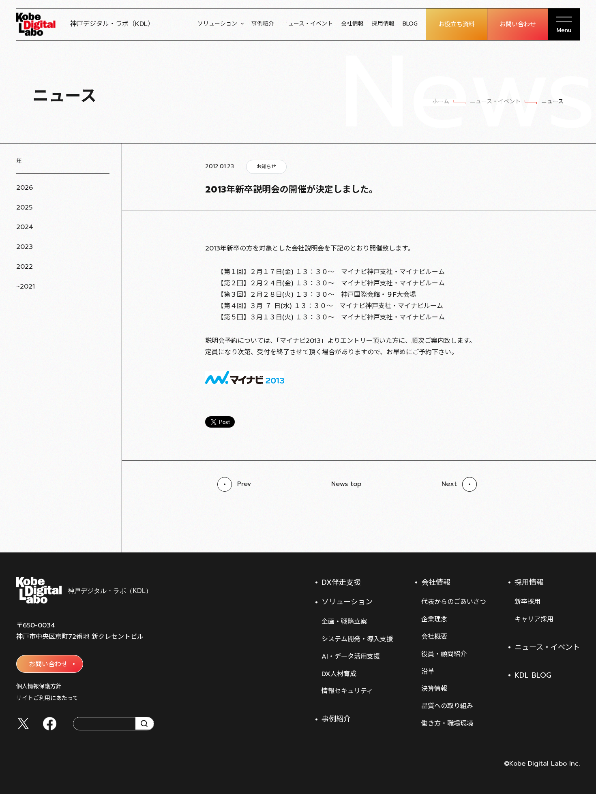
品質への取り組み (447, 706)
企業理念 (434, 619)
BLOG (410, 23)
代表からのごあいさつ (453, 602)
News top (346, 484)
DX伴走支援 (341, 582)
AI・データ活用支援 (351, 656)
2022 (24, 267)
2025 (24, 207)
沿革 (427, 671)
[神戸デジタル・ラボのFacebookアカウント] (50, 724)
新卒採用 (527, 602)
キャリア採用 (534, 619)
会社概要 (434, 637)
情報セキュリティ (347, 691)
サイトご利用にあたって (47, 698)
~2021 (25, 286)
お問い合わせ (518, 24)
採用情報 (383, 23)
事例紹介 (262, 23)
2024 (24, 227)
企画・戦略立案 (344, 622)
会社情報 (352, 23)
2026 (24, 188)
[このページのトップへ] (572, 532)
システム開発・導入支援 (357, 639)
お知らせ (266, 166)
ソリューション (217, 23)
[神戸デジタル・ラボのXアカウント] (23, 723)
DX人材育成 (339, 674)
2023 (24, 247)
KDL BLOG (533, 675)
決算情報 (434, 688)
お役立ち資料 (456, 24)
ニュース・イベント (307, 23)
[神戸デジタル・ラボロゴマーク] (83, 590)
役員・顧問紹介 (444, 654)
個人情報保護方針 (39, 686)
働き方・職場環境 (447, 723)
